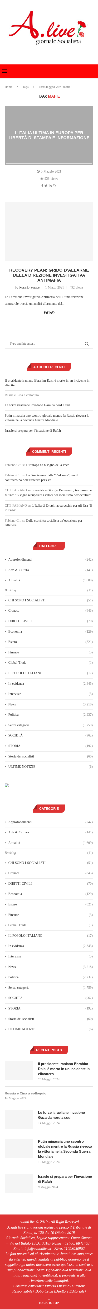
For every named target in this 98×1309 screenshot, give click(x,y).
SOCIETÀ (50, 735)
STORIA (50, 746)
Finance (50, 652)
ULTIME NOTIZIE (50, 766)
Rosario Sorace (29, 287)
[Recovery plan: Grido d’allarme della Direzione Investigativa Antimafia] (49, 231)
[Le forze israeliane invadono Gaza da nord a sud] (19, 1119)
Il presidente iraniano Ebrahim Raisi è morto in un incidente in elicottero (64, 1069)
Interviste (50, 694)
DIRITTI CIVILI (50, 621)
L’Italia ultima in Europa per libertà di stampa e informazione (49, 135)
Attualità (50, 580)
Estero (50, 642)
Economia (50, 631)
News (50, 704)
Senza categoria (50, 725)
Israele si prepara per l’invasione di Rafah (33, 430)
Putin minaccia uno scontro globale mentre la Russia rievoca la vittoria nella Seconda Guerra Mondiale (65, 1148)
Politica (50, 714)
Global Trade (50, 662)
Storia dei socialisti (50, 756)
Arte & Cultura (50, 570)
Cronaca (50, 610)
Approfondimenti (50, 559)
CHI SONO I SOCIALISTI (50, 600)
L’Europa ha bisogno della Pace (47, 465)
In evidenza (50, 683)
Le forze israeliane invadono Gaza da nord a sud (37, 405)
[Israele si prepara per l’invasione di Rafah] (19, 1183)
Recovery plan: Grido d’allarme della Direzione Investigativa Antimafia (49, 275)
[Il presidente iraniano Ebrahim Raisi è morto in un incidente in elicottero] (19, 1070)
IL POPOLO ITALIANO (50, 673)
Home (8, 87)
